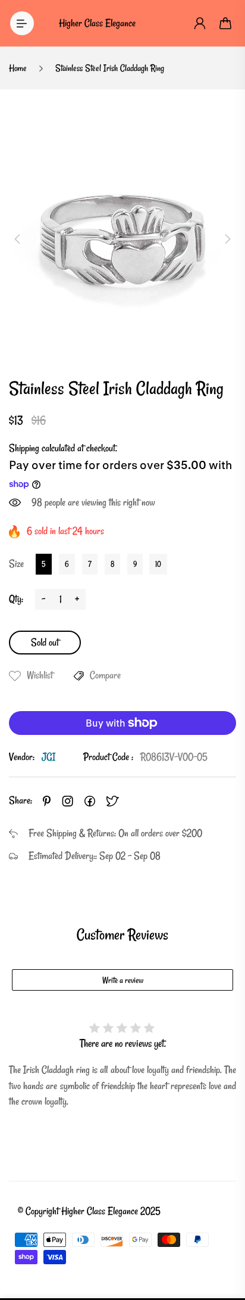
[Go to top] (224, 1240)
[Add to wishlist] (15, 676)
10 (158, 564)
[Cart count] (225, 23)
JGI (48, 757)
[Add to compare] (79, 676)
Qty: (16, 599)
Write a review (122, 980)
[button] (17, 239)
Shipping (24, 448)
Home (18, 68)
